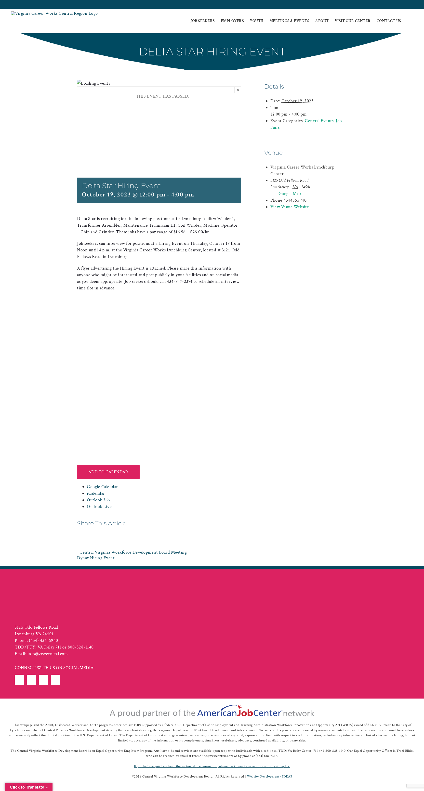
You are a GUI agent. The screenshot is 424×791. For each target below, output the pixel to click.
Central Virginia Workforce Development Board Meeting (133, 552)
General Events (319, 121)
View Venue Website (289, 207)
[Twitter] (31, 680)
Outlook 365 (98, 500)
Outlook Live (99, 506)
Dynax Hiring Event (96, 558)
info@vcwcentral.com (47, 654)
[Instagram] (55, 680)
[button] (408, 21)
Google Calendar (102, 487)
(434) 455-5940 (43, 640)
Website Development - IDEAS (269, 776)
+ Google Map (288, 193)
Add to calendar (108, 472)
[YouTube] (43, 680)
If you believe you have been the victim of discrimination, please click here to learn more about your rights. (212, 766)
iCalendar (96, 493)
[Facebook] (19, 680)
